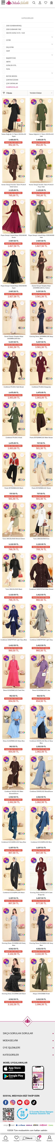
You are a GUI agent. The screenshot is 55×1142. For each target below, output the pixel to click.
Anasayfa (5, 1140)
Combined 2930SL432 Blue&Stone (41, 791)
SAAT (8, 51)
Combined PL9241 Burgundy (41, 387)
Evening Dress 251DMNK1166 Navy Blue (41, 944)
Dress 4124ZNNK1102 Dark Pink (13, 690)
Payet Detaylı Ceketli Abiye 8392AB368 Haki (41, 236)
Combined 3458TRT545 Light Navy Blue (14, 640)
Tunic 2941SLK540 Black (14, 589)
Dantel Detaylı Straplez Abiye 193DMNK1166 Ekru (13, 337)
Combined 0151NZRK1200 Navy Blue (13, 842)
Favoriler (16, 1140)
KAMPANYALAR (12, 87)
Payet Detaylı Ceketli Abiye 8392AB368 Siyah (14, 287)
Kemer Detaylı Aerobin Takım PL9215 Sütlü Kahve (14, 186)
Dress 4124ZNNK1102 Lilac (41, 690)
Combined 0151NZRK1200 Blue (41, 842)
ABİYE (8, 62)
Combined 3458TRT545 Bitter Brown (41, 589)
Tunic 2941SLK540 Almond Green (14, 538)
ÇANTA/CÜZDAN (12, 80)
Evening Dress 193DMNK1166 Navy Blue (41, 337)
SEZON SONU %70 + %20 (15, 33)
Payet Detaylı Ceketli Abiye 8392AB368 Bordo (14, 236)
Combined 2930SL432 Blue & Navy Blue (41, 742)
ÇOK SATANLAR (12, 83)
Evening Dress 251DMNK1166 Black (14, 993)
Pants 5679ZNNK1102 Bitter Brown (41, 437)
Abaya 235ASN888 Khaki (41, 993)
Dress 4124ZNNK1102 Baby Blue (14, 741)
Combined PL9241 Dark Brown (14, 387)
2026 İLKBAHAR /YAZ (13, 29)
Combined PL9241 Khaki (14, 437)
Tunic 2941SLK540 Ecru (41, 538)
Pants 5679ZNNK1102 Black (14, 488)
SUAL (8, 69)
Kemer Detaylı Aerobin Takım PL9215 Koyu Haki (41, 186)
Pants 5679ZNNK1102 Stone (41, 488)
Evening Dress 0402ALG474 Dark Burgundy (41, 893)
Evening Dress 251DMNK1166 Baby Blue (14, 944)
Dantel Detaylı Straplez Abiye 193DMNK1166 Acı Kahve (41, 287)
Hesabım (49, 1140)
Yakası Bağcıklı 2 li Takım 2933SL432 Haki (41, 135)
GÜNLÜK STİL (11, 65)
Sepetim (38, 1138)
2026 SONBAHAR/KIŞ (13, 26)
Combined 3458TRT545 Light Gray (41, 640)
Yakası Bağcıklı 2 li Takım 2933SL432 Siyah (13, 135)
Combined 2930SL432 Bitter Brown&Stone (14, 792)
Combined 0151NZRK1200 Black (14, 892)
